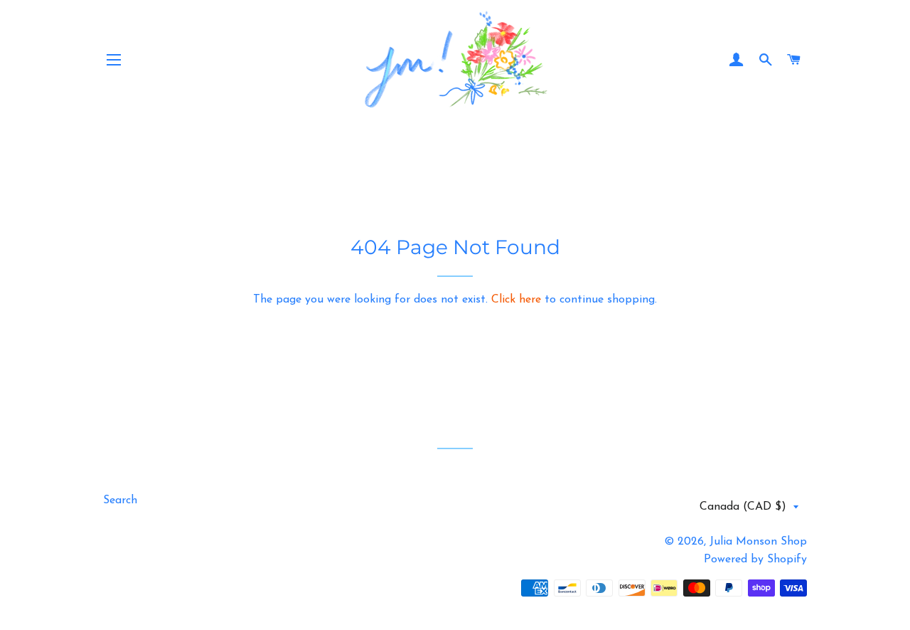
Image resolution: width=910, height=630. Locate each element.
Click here (516, 299)
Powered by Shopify (755, 559)
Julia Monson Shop (758, 541)
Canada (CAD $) (743, 507)
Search (120, 500)
